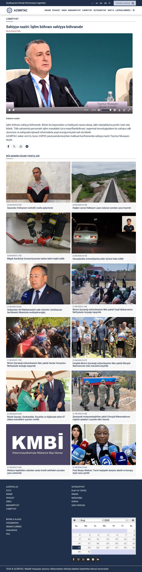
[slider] (48, 110)
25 (98, 547)
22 (134, 543)
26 (107, 547)
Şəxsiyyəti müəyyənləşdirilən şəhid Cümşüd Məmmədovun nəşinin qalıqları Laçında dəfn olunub (101, 418)
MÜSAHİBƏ (77, 498)
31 (89, 552)
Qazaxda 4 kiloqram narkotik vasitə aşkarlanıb (30, 208)
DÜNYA (75, 501)
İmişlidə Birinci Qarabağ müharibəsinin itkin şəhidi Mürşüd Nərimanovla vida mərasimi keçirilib (101, 364)
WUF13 (111, 10)
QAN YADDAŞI (78, 505)
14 (125, 539)
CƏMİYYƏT (87, 10)
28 (125, 547)
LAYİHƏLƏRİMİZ (122, 10)
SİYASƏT (56, 10)
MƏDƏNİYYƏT (74, 10)
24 (89, 547)
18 (98, 543)
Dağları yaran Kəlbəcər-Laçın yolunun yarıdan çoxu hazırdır (102, 208)
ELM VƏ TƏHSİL (79, 490)
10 (89, 539)
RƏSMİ (48, 10)
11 (98, 539)
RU (97, 3)
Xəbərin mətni (13, 118)
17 (89, 543)
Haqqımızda (12, 523)
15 (134, 539)
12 (107, 539)
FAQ (8, 534)
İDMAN (75, 494)
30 (79, 552)
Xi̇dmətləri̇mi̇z (14, 526)
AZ (92, 3)
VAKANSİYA (11, 530)
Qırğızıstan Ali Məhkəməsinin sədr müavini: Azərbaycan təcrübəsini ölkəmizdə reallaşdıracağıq (34, 311)
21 (125, 543)
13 (116, 539)
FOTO (8, 490)
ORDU (64, 10)
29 (134, 547)
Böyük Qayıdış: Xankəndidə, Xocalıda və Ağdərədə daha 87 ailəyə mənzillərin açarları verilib (36, 418)
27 (116, 547)
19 (107, 543)
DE (105, 3)
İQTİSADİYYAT (100, 10)
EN (101, 3)
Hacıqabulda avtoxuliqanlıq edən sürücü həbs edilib (98, 258)
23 (79, 547)
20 (116, 543)
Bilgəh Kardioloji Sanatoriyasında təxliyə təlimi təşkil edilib (35, 258)
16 (79, 543)
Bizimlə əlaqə (13, 519)
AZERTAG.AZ (12, 487)
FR (109, 3)
